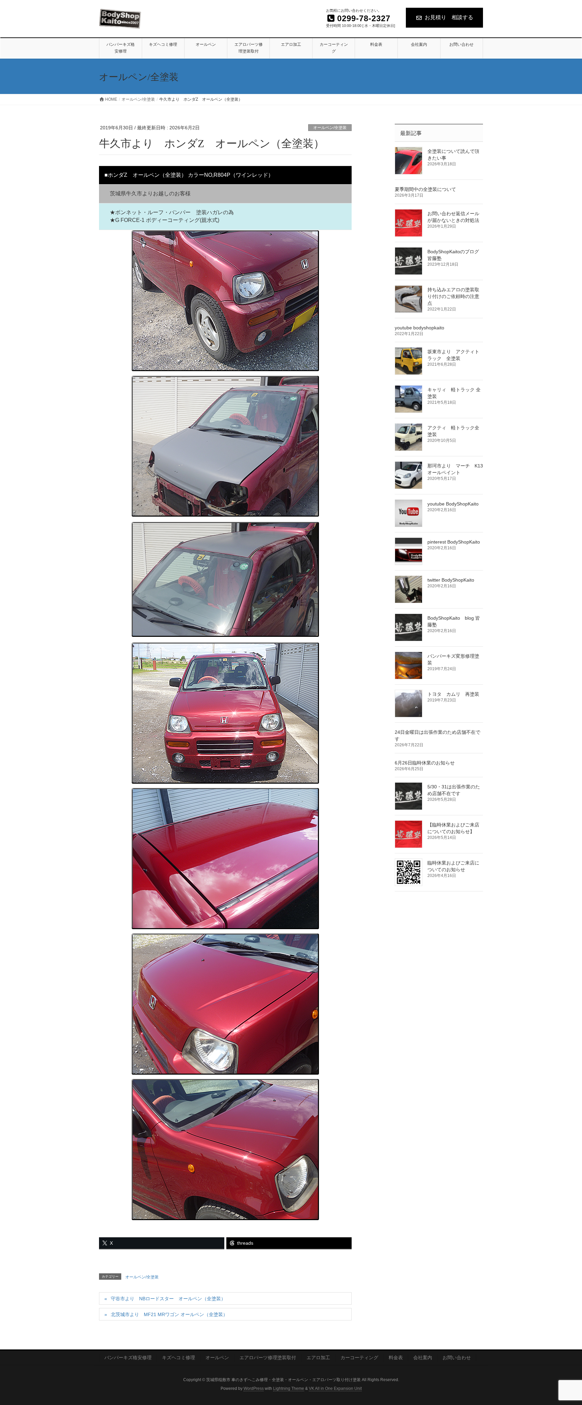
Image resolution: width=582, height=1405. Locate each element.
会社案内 (422, 1357)
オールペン (217, 1357)
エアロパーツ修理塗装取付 (267, 1357)
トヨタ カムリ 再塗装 (453, 694)
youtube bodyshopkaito (419, 327)
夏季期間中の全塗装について (425, 189)
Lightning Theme (288, 1388)
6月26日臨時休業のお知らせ (425, 762)
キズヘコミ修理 (178, 1357)
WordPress (254, 1388)
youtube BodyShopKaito (453, 504)
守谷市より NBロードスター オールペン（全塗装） (168, 1298)
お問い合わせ (457, 1357)
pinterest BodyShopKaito (453, 542)
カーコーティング (359, 1357)
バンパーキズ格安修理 (128, 1357)
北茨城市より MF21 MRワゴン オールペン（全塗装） (169, 1314)
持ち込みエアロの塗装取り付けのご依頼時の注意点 (453, 296)
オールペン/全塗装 (330, 127)
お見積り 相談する (449, 17)
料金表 (396, 1357)
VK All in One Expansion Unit (335, 1388)
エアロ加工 (318, 1357)
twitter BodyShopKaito (450, 580)
